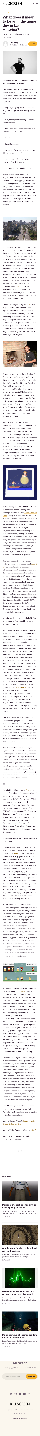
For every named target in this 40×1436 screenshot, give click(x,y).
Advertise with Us (20, 1413)
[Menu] (37, 3)
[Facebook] (15, 1394)
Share (33, 44)
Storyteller (22, 991)
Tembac (29, 790)
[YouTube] (24, 1394)
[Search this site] (33, 3)
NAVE (16, 853)
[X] (11, 1394)
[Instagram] (29, 1394)
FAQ (16, 1410)
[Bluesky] (20, 1394)
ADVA (28, 304)
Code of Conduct (27, 1410)
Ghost (24, 1418)
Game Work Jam (21, 687)
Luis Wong (14, 43)
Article (6, 12)
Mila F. (33, 1130)
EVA (17, 286)
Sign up (9, 1410)
